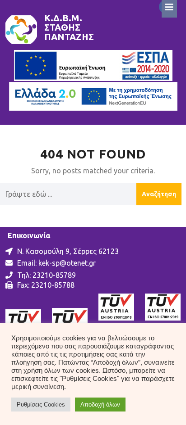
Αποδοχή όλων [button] (100, 404)
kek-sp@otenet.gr (67, 263)
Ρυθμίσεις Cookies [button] (41, 404)
